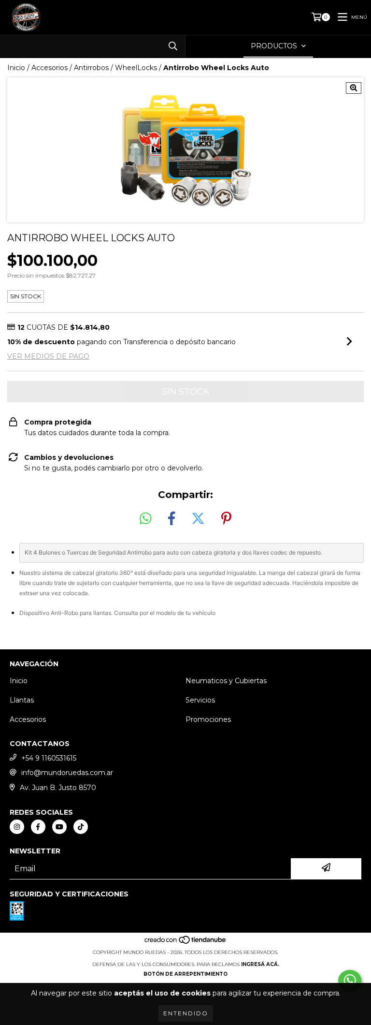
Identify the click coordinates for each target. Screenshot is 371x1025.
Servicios (200, 700)
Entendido (185, 1013)
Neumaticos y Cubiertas (226, 680)
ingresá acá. (260, 964)
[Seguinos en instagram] (17, 827)
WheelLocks (136, 67)
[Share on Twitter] (198, 518)
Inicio (16, 67)
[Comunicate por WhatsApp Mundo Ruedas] (349, 980)
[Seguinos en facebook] (38, 827)
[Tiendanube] (185, 942)
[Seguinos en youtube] (59, 827)
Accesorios (49, 67)
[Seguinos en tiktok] (80, 827)
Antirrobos (91, 67)
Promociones (208, 719)
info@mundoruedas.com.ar (67, 772)
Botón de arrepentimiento (185, 974)
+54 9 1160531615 (48, 758)
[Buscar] (173, 46)
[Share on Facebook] (171, 518)
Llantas (22, 700)
